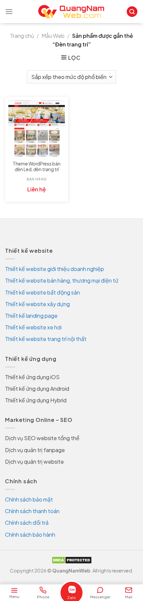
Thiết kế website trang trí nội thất (45, 338)
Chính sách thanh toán (32, 510)
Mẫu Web (53, 35)
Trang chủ (22, 35)
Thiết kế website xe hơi (33, 327)
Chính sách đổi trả (27, 522)
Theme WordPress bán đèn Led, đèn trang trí (37, 166)
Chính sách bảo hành (30, 534)
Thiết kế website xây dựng (37, 303)
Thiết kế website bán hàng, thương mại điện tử (61, 280)
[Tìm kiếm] (132, 11)
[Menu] (9, 11)
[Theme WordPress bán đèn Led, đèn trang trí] (36, 128)
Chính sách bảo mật (29, 499)
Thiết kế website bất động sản (42, 292)
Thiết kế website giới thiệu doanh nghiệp (54, 268)
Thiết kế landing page (31, 315)
